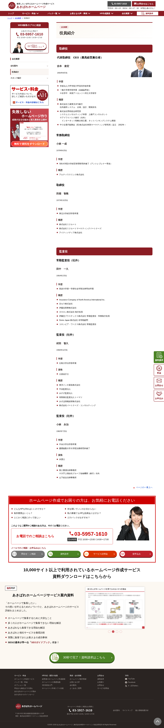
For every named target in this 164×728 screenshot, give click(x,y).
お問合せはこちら (145, 4)
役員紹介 (15, 72)
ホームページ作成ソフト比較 (53, 688)
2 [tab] (113, 631)
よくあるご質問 (75, 688)
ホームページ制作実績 (78, 679)
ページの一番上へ (144, 487)
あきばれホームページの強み (25, 691)
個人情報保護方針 (142, 710)
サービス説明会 (103, 688)
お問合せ (100, 685)
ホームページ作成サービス (24, 679)
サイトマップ (127, 710)
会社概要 (64, 27)
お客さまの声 (75, 682)
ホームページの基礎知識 (51, 682)
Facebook (131, 682)
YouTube (131, 679)
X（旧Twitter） (133, 686)
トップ (11, 13)
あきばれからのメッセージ (24, 694)
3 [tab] (117, 631)
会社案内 (14, 66)
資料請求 (100, 679)
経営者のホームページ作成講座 (53, 679)
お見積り (100, 682)
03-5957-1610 (120, 4)
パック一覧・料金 (21, 682)
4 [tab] (121, 631)
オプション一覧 (20, 685)
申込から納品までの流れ (23, 688)
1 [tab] (109, 631)
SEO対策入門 (47, 685)
